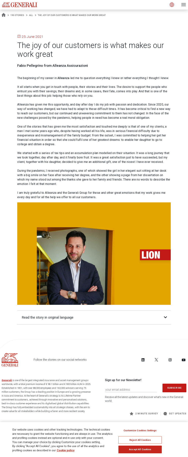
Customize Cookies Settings (140, 430)
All (31, 15)
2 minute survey (146, 413)
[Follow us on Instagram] (170, 360)
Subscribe (174, 388)
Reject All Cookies (140, 440)
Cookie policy (66, 450)
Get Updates (177, 413)
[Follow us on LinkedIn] (143, 360)
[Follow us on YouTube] (183, 360)
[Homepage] (4, 15)
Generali (7, 380)
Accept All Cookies (140, 449)
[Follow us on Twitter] (156, 360)
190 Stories (17, 15)
